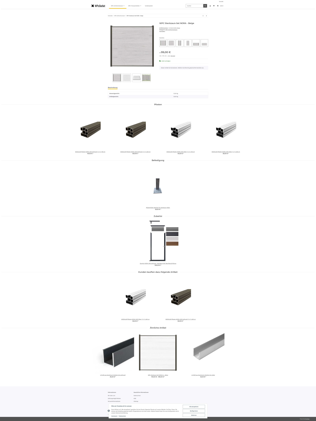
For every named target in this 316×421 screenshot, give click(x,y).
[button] (210, 6)
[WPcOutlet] (98, 6)
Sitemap (136, 401)
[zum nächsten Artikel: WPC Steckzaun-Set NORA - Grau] (206, 16)
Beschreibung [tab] (112, 87)
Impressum (114, 416)
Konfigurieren (194, 411)
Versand (173, 56)
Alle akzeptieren (193, 406)
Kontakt (221, 1)
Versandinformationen (114, 401)
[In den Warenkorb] (109, 21)
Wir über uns (111, 395)
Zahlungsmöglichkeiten (114, 398)
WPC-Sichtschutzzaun (171, 30)
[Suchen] (205, 6)
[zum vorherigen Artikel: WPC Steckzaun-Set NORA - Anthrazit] (203, 16)
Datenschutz (137, 395)
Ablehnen (194, 415)
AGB (135, 398)
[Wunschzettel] (214, 6)
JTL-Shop (307, 419)
